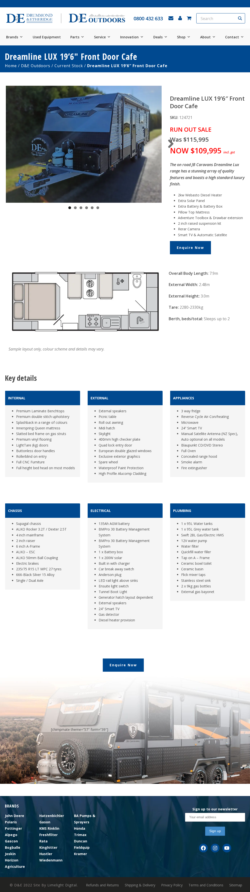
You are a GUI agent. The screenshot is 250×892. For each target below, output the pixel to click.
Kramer (80, 853)
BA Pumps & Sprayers (84, 818)
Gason (44, 822)
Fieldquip (82, 847)
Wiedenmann (50, 860)
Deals (158, 37)
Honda (79, 828)
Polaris (11, 822)
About (205, 37)
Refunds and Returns (102, 885)
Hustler (45, 853)
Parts (74, 37)
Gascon (11, 841)
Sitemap (235, 885)
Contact (232, 37)
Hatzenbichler (51, 815)
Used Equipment (47, 37)
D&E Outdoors (35, 65)
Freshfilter (48, 834)
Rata (43, 841)
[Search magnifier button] (240, 18)
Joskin (10, 853)
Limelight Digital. (62, 885)
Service (100, 37)
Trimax (80, 834)
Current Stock (68, 65)
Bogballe (12, 847)
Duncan (80, 841)
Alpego (11, 834)
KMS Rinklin (49, 828)
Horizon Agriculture (15, 863)
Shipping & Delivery (140, 885)
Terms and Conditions (205, 885)
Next (169, 144)
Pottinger (13, 828)
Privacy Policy (172, 885)
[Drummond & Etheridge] (29, 18)
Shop (181, 37)
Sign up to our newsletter (215, 809)
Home (11, 65)
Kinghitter (48, 847)
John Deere (14, 815)
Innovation (129, 37)
